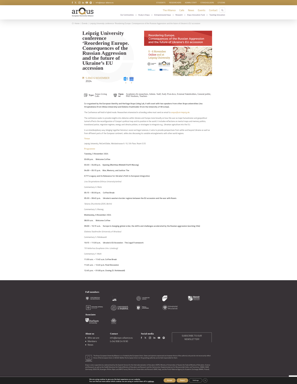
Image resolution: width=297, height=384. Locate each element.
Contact (213, 10)
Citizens (221, 2)
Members (92, 341)
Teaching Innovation (217, 14)
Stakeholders (207, 2)
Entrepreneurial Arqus (162, 14)
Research (179, 14)
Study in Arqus (144, 14)
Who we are (93, 338)
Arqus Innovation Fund (196, 14)
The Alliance (169, 10)
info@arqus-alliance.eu (105, 2)
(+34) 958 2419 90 (119, 341)
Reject (182, 380)
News (191, 10)
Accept (169, 380)
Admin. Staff (191, 2)
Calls (181, 10)
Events (201, 10)
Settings (196, 380)
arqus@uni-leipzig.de (180, 112)
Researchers (175, 2)
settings (151, 381)
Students (160, 2)
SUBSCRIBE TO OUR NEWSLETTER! (192, 337)
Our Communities (127, 14)
